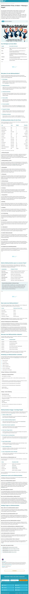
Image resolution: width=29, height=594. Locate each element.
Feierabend (8, 482)
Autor (4, 563)
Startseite (2, 3)
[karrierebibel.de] (3, 1)
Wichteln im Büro (15, 164)
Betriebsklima (3, 487)
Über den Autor (4, 561)
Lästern (5, 432)
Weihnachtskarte (16, 357)
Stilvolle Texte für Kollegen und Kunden (11, 548)
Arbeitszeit (9, 484)
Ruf (3, 417)
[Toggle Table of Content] (14, 21)
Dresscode (13, 472)
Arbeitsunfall (22, 503)
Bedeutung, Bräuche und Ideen (10, 547)
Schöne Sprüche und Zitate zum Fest (11, 550)
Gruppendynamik (19, 105)
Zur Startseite (14, 570)
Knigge (4, 3)
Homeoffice (12, 284)
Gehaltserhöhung (23, 421)
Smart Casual (14, 465)
